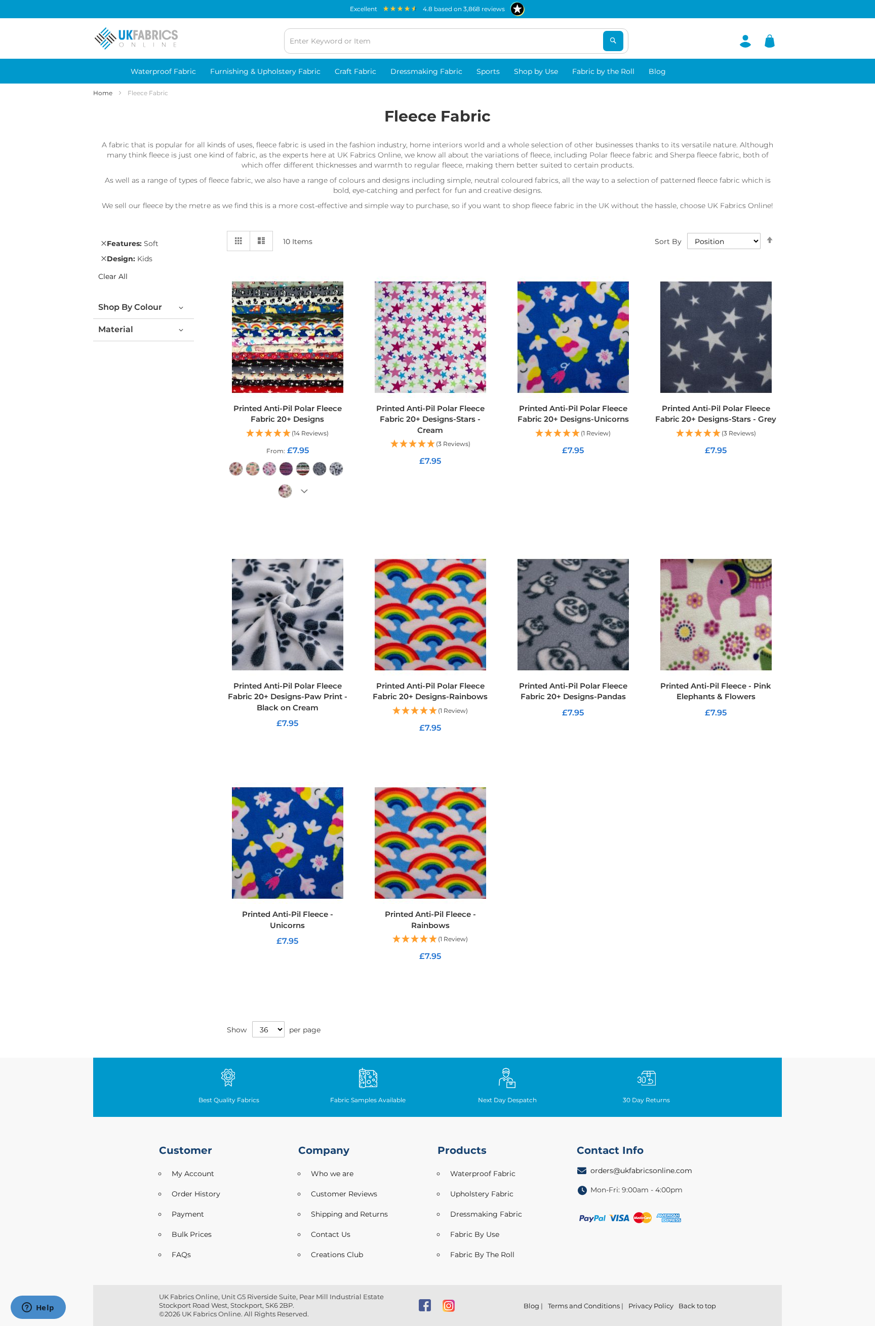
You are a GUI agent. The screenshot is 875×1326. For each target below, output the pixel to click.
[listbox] (287, 483)
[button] (287, 433)
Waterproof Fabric (482, 1173)
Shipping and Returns (349, 1214)
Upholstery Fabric (481, 1193)
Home (103, 93)
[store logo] (136, 38)
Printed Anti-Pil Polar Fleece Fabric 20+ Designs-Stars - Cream (430, 419)
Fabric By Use (474, 1234)
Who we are (332, 1173)
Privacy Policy (650, 1306)
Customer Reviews (344, 1193)
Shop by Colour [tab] (130, 307)
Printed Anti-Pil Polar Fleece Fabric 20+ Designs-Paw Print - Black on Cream (287, 696)
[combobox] (456, 41)
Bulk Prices (192, 1234)
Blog (531, 1306)
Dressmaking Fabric (486, 1214)
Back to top (697, 1306)
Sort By (668, 241)
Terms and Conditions (584, 1306)
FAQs (181, 1254)
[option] (236, 469)
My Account (193, 1173)
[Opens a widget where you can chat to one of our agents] (38, 1308)
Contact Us (330, 1234)
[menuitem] (163, 71)
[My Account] (745, 40)
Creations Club (337, 1254)
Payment (188, 1214)
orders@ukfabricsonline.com (641, 1170)
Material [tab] (115, 329)
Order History (196, 1193)
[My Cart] (770, 40)
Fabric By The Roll (482, 1254)
